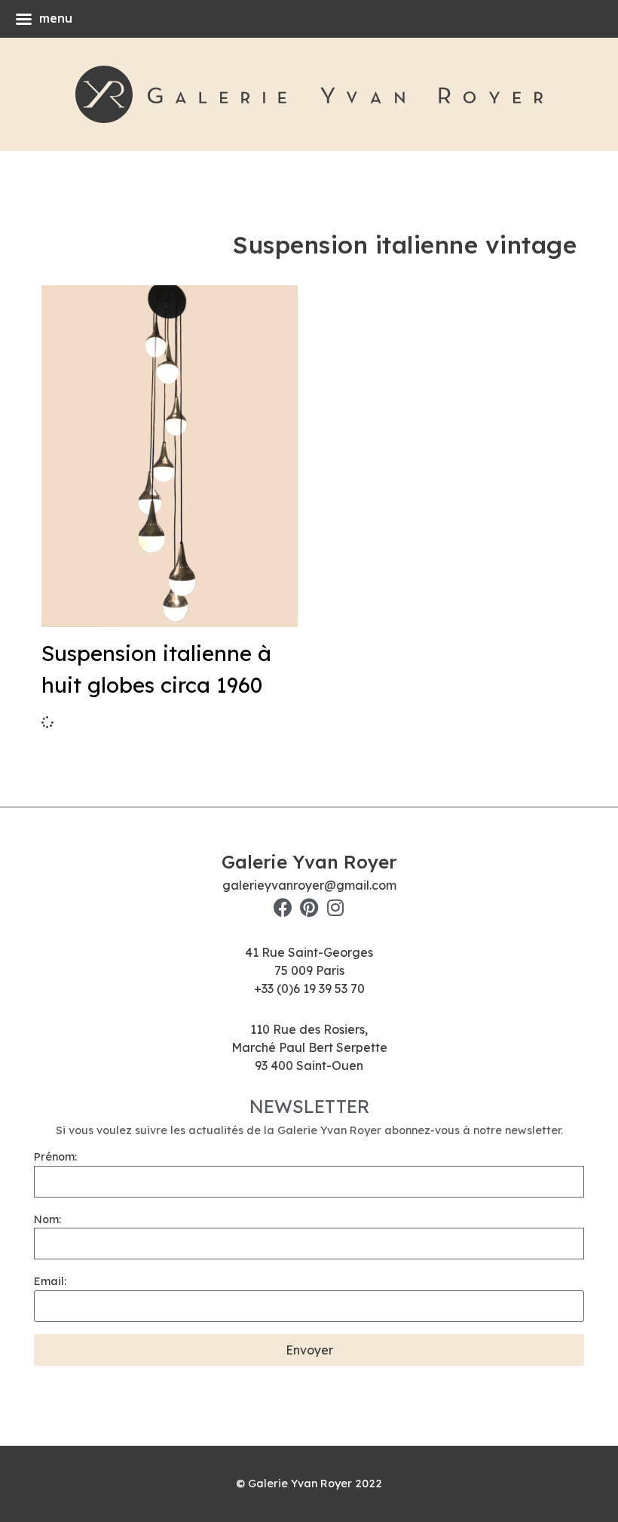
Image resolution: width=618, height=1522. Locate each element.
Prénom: (55, 1157)
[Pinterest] (309, 907)
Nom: (47, 1219)
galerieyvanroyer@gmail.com (309, 885)
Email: (50, 1281)
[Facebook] (283, 907)
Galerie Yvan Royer (309, 861)
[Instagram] (336, 907)
